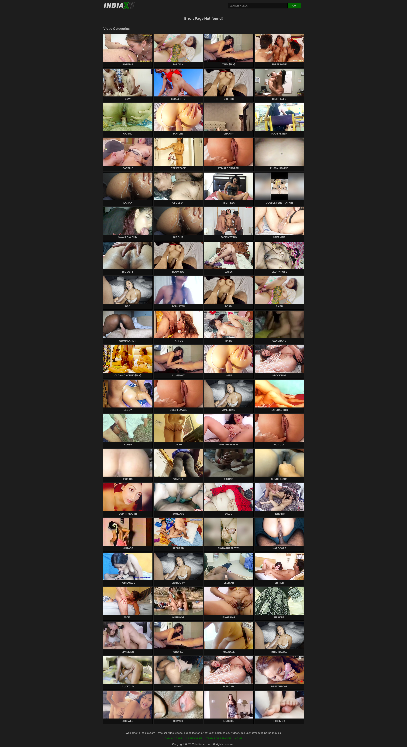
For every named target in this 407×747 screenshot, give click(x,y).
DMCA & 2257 (173, 738)
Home (238, 738)
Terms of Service (218, 738)
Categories (194, 738)
